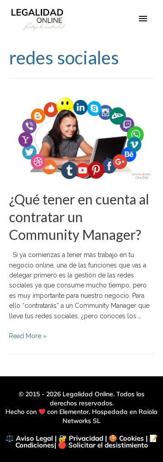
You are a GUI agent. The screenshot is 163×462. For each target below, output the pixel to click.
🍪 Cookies (126, 438)
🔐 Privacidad (80, 438)
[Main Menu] (143, 19)
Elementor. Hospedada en (99, 412)
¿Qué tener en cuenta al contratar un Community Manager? (79, 217)
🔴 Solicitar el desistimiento (103, 445)
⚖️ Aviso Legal (29, 438)
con (52, 412)
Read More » (28, 336)
